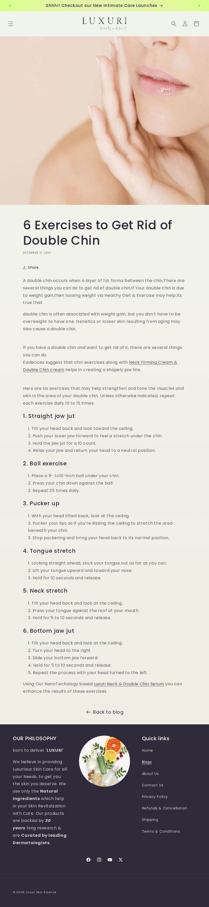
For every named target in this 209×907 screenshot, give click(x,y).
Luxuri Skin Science (41, 892)
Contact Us (153, 785)
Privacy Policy (155, 796)
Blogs (147, 761)
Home (147, 750)
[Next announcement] (199, 5)
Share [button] (33, 267)
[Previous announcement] (10, 5)
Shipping (150, 819)
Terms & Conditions (161, 831)
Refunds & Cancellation (164, 808)
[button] (10, 23)
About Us (150, 773)
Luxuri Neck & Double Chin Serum (129, 684)
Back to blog (108, 712)
